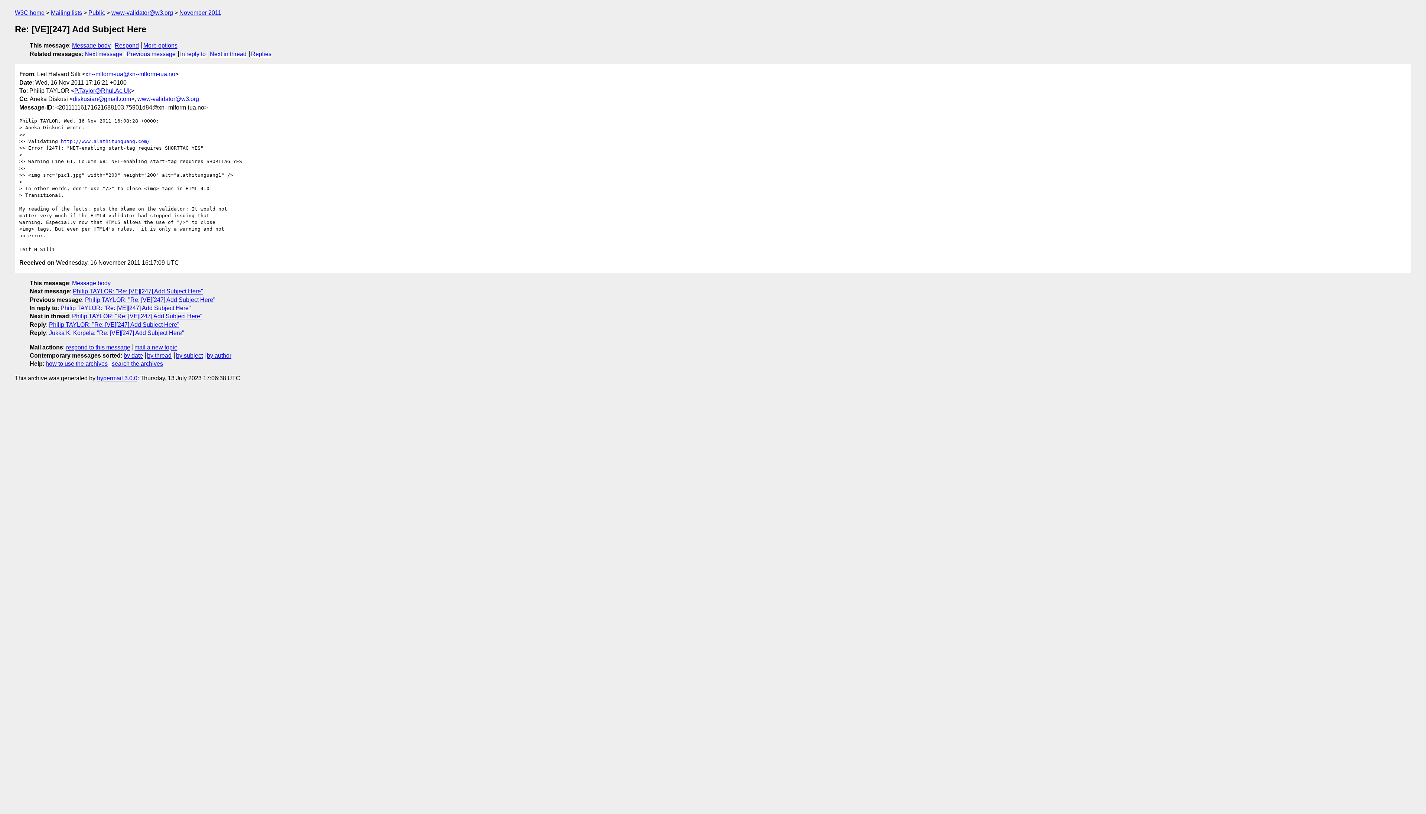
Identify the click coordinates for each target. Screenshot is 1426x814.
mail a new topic (155, 347)
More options (160, 45)
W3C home (30, 13)
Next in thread (228, 54)
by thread (159, 355)
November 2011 (200, 13)
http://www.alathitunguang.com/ (105, 141)
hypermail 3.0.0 (117, 378)
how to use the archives (77, 364)
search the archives (137, 364)
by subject (189, 355)
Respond (127, 45)
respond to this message (98, 347)
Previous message (151, 54)
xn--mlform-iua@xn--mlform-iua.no (130, 74)
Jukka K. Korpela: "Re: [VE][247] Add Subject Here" (116, 333)
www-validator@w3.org (142, 13)
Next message (104, 54)
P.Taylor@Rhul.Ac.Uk (102, 91)
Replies (261, 54)
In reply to (193, 54)
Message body (91, 45)
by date (133, 355)
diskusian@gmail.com (102, 99)
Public (96, 13)
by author (219, 355)
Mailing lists (66, 13)
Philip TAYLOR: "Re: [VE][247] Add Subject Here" (138, 291)
